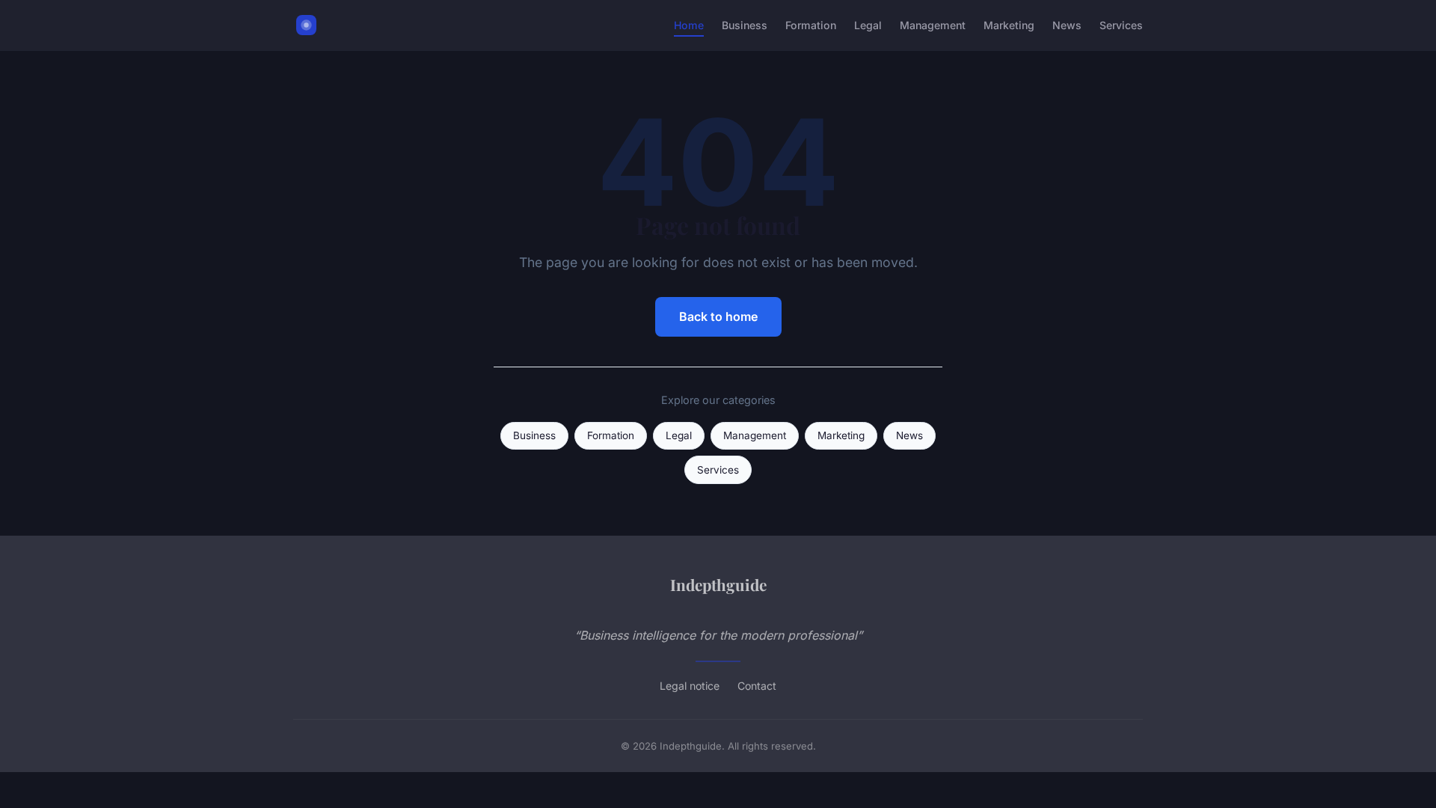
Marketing (1009, 25)
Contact (756, 685)
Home (689, 25)
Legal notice (689, 685)
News (1066, 25)
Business (744, 25)
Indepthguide (718, 584)
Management (933, 25)
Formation (810, 25)
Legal (868, 25)
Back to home (718, 316)
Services (1121, 25)
